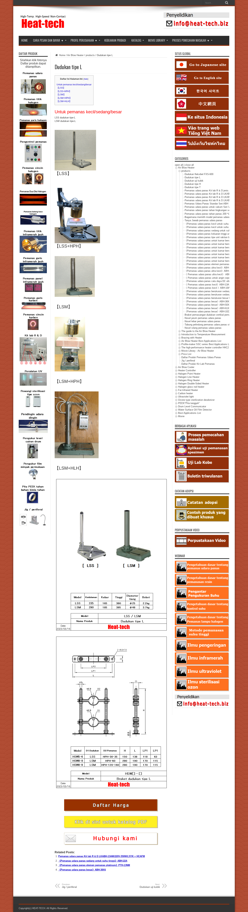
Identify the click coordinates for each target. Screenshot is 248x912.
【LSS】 (61, 88)
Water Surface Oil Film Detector (195, 409)
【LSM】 (61, 94)
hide (86, 79)
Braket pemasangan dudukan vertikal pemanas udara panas (216, 314)
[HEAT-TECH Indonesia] (43, 26)
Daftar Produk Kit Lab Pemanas (198, 364)
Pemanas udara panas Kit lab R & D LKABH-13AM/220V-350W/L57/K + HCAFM (101, 856)
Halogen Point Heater (189, 373)
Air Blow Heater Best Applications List (201, 341)
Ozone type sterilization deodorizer (196, 400)
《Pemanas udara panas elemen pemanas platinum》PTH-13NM (94, 865)
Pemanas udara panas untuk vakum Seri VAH (209, 207)
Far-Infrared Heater (188, 390)
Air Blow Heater (75, 55)
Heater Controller (187, 370)
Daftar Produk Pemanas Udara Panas (201, 357)
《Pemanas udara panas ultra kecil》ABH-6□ (208, 271)
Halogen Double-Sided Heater (193, 383)
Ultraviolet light (186, 396)
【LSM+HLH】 (64, 101)
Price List (186, 354)
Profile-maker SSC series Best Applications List (206, 344)
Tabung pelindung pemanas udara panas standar (210, 324)
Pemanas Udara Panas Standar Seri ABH (206, 203)
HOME (24, 40)
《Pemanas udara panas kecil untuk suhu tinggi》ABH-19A (216, 227)
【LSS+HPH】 (64, 91)
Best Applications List (189, 413)
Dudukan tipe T (193, 187)
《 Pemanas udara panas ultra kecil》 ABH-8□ (209, 274)
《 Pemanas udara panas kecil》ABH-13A (207, 284)
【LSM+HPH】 (64, 98)
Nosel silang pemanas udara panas (203, 327)
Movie (181, 416)
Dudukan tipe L (192, 177)
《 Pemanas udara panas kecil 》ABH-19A (208, 287)
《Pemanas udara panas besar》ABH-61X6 (208, 308)
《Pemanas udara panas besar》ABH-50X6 (208, 304)
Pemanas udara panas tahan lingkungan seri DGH (211, 210)
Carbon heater (185, 393)
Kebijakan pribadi (115, 40)
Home (61, 55)
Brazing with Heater (191, 337)
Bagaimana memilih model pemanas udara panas (210, 217)
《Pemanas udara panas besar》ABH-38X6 (82, 869)
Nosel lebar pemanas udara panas (202, 321)
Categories (181, 158)
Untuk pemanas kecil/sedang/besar (74, 84)
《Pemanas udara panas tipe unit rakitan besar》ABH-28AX (216, 237)
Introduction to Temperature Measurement (203, 334)
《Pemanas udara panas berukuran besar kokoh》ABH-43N (216, 298)
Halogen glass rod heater (191, 386)
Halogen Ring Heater (189, 380)
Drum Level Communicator (192, 406)
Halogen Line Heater (188, 377)
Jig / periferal (188, 360)
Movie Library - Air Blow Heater (197, 350)
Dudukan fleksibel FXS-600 (199, 174)
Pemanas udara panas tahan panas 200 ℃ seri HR (211, 213)
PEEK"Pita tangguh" (189, 403)
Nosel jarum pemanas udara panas (203, 318)
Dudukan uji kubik (194, 180)
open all (179, 165)
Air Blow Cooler (186, 367)
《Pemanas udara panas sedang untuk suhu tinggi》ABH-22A (92, 860)
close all (189, 165)
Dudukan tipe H (193, 184)
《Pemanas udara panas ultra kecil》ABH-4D (208, 267)
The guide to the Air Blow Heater (198, 331)
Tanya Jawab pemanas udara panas (203, 220)
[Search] (226, 2)
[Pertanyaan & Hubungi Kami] (196, 27)
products (90, 55)
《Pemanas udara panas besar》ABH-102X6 (208, 311)
